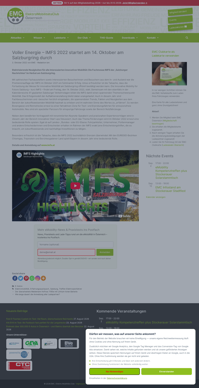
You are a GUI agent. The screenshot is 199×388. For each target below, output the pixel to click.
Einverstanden (166, 371)
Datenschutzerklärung (117, 378)
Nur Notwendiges (114, 371)
